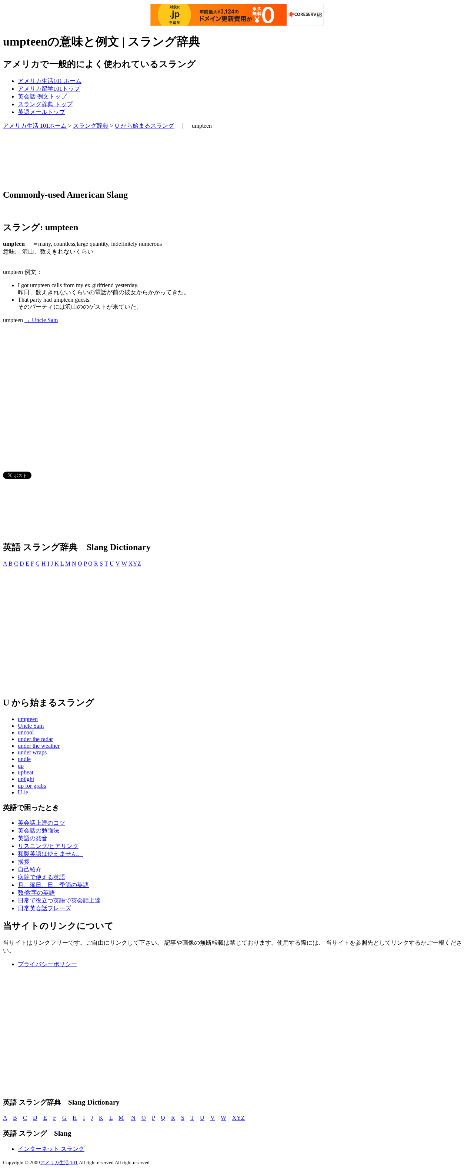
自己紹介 (29, 869)
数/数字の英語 (36, 893)
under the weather (39, 746)
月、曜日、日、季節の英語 (53, 885)
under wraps (32, 752)
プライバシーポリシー (47, 964)
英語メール (41, 112)
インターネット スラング (51, 1149)
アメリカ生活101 (49, 81)
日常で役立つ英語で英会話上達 (59, 900)
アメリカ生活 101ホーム (35, 126)
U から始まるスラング (144, 126)
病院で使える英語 (41, 877)
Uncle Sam (31, 726)
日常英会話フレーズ (44, 908)
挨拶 (24, 861)
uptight (26, 779)
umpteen (28, 719)
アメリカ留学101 (49, 89)
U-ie (23, 792)
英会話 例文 (42, 96)
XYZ (134, 563)
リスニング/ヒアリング (48, 846)
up (21, 766)
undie (24, 759)
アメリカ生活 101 (59, 1162)
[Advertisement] (138, 159)
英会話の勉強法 (38, 830)
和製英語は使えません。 (50, 854)
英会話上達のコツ (41, 823)
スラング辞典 (45, 104)
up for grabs (32, 786)
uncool (26, 732)
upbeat (25, 772)
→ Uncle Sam (41, 320)
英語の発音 (32, 838)
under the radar (35, 739)
